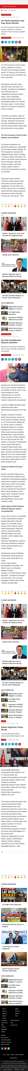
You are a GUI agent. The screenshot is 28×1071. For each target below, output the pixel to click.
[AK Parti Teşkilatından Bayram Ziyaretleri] (14, 372)
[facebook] (2, 42)
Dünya (4, 1008)
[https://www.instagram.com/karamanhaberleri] (5, 1048)
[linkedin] (16, 42)
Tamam (22, 1069)
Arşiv (11, 1022)
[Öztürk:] (14, 224)
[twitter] (6, 42)
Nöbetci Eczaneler (6, 1042)
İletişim (12, 1054)
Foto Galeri (4, 1020)
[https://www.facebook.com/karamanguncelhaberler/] (2, 1048)
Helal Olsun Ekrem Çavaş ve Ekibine (13, 925)
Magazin (4, 1013)
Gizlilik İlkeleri (13, 1058)
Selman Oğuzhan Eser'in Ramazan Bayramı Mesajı (11, 275)
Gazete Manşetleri (6, 1040)
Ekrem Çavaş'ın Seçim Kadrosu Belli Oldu (10, 970)
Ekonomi (4, 1011)
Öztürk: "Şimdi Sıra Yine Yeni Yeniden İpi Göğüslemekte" (13, 234)
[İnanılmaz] (21, 203)
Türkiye (4, 1018)
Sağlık (17, 1013)
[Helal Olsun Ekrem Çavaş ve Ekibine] (14, 915)
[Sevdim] (9, 203)
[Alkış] (5, 203)
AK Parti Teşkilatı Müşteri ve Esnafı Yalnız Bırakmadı (13, 297)
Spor (16, 1015)
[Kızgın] (15, 203)
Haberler (5, 10)
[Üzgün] (25, 203)
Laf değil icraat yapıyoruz (12, 904)
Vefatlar (3, 1031)
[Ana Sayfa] (1, 10)
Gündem (17, 1011)
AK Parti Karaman (12, 10)
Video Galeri (4, 1022)
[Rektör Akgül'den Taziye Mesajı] (14, 757)
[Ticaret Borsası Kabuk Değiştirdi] (14, 937)
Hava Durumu (5, 1037)
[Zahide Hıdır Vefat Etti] (14, 245)
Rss (4, 1054)
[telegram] (12, 42)
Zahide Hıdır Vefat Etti (10, 255)
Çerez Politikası (19, 1054)
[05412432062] (8, 1048)
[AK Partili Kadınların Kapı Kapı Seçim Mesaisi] (14, 54)
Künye (8, 1054)
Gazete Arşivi (13, 1025)
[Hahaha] (18, 203)
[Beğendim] (2, 203)
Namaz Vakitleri (5, 1044)
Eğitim (17, 1008)
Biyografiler (4, 1029)
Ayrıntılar (17, 1069)
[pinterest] (19, 42)
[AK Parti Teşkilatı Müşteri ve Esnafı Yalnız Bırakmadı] (14, 286)
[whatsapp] (9, 42)
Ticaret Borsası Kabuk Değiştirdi (10, 947)
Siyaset (4, 1015)
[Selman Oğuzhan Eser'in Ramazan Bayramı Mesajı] (14, 265)
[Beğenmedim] (12, 203)
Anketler (3, 1035)
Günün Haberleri (14, 1020)
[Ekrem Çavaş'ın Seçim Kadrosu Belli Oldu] (14, 959)
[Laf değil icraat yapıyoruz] (14, 895)
